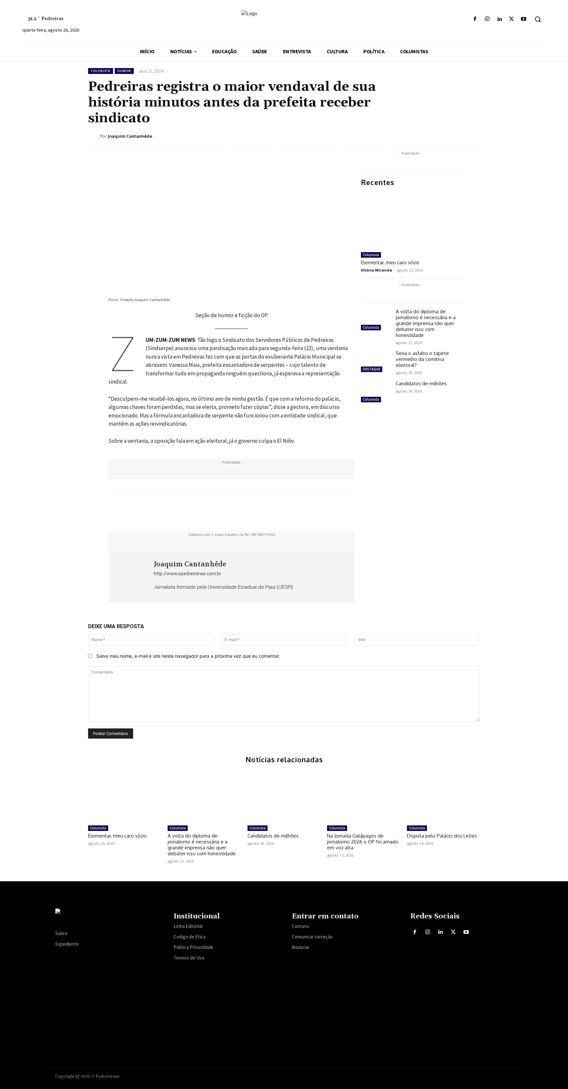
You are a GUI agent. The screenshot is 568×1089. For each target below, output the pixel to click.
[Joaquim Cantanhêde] (94, 136)
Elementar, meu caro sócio (390, 262)
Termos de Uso (189, 958)
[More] (473, 135)
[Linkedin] (499, 19)
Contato (300, 926)
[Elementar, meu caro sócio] (410, 221)
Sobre (61, 933)
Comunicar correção (312, 937)
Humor (124, 71)
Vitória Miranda (376, 270)
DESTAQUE (371, 369)
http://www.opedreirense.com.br (187, 573)
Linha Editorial (188, 926)
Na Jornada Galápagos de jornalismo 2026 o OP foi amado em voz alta (362, 842)
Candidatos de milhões (421, 383)
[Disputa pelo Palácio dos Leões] (443, 796)
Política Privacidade (193, 947)
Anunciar (301, 947)
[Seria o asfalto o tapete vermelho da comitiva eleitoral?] (375, 362)
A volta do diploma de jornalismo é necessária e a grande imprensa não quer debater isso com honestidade (426, 323)
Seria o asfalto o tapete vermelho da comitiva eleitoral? (422, 359)
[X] (511, 19)
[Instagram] (487, 19)
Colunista (100, 71)
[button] (538, 19)
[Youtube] (523, 19)
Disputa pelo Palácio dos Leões (442, 836)
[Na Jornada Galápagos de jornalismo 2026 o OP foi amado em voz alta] (363, 796)
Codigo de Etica (189, 937)
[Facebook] (474, 19)
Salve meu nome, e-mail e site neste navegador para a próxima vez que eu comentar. (188, 656)
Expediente (67, 944)
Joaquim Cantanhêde (129, 136)
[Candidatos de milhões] (375, 392)
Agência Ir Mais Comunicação (481, 1075)
